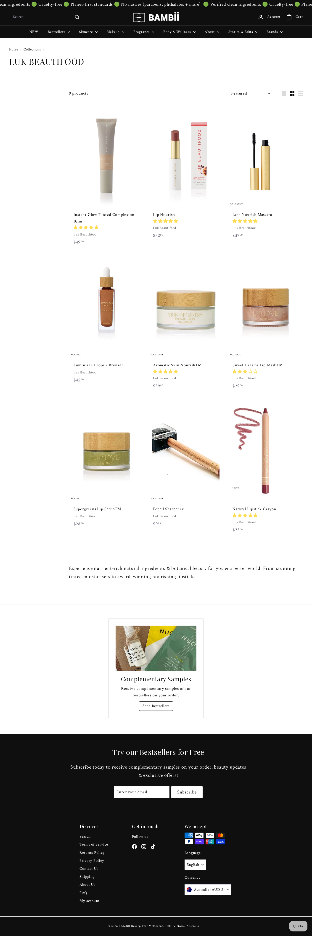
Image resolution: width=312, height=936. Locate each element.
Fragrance (142, 31)
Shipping (87, 876)
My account (89, 900)
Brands (273, 31)
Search (85, 836)
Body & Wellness (177, 31)
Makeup (114, 31)
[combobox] (45, 17)
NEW (34, 31)
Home (14, 49)
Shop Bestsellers (156, 705)
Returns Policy (92, 852)
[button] (86, 227)
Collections (33, 49)
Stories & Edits (241, 31)
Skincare (86, 31)
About (210, 31)
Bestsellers (57, 31)
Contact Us (88, 868)
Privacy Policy (91, 860)
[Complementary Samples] (156, 648)
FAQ (83, 892)
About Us (87, 884)
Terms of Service (93, 844)
